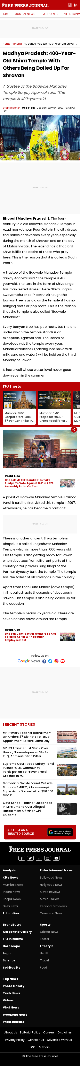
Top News (10, 979)
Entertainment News (56, 870)
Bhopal (17, 43)
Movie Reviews (50, 892)
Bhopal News (12, 899)
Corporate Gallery (17, 932)
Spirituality (11, 968)
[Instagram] (56, 661)
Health (44, 953)
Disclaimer (65, 1032)
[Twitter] (50, 661)
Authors (44, 1047)
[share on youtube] (56, 858)
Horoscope (11, 946)
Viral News (11, 1007)
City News (10, 877)
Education (11, 913)
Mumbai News (25, 14)
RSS (33, 1047)
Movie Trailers (49, 899)
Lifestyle (47, 946)
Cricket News (49, 932)
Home (6, 14)
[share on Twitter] (30, 858)
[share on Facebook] (21, 858)
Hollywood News (51, 885)
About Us (10, 1032)
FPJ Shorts (48, 14)
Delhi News (10, 906)
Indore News (11, 892)
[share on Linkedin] (39, 858)
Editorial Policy (30, 1032)
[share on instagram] (47, 858)
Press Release (14, 1022)
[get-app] (76, 5)
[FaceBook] (44, 661)
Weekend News (15, 1015)
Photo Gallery (13, 986)
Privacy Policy (15, 1040)
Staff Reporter (11, 107)
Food (43, 968)
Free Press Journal (25, 5)
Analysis (9, 870)
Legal (7, 953)
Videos (8, 1000)
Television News (51, 913)
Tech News (11, 993)
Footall (44, 939)
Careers (49, 1032)
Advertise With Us (59, 1040)
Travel (44, 960)
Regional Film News (53, 906)
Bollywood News (51, 877)
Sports (45, 925)
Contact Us (36, 1040)
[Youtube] (63, 661)
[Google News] (29, 661)
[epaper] (70, 5)
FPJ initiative (13, 939)
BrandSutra (12, 925)
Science (9, 960)
